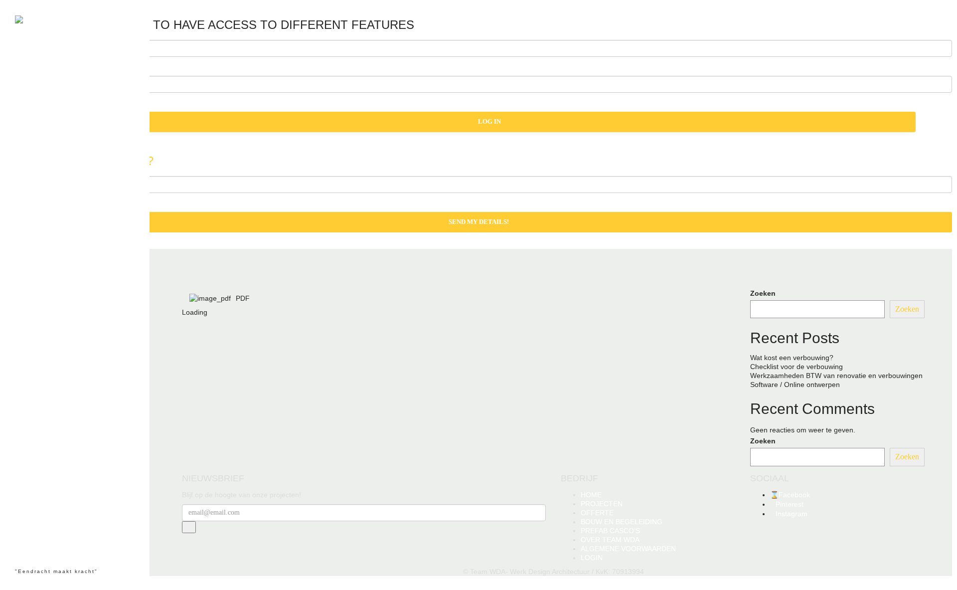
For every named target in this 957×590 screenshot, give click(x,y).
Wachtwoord (436, 371)
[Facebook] (22, 543)
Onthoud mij (339, 384)
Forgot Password (368, 396)
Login (322, 396)
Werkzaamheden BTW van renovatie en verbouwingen (836, 376)
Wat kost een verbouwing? (791, 358)
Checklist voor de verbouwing (796, 367)
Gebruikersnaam (443, 358)
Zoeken (763, 293)
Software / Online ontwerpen (795, 385)
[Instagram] (41, 543)
